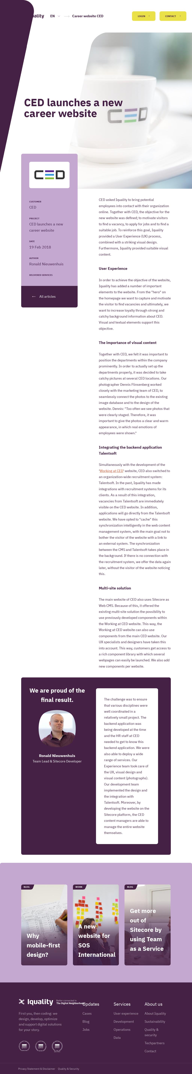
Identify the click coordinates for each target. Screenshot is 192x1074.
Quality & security (151, 1032)
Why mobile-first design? (43, 945)
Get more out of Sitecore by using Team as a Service (147, 929)
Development (124, 1021)
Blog (85, 1021)
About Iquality (155, 1013)
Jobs (86, 1029)
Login (142, 16)
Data (117, 1037)
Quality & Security (68, 1068)
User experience (126, 1013)
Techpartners (155, 1043)
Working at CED (111, 471)
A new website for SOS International (97, 940)
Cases (87, 1013)
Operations (122, 1029)
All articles (47, 296)
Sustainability (155, 1021)
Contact (171, 16)
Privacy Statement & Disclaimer (36, 1068)
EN (53, 16)
